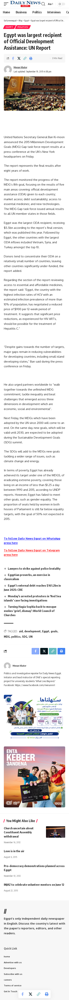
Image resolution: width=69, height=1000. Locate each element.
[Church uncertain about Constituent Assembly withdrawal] (55, 832)
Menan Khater (20, 67)
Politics (23, 27)
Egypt (9, 27)
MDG (7, 636)
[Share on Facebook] (13, 58)
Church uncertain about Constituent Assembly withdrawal (19, 832)
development (32, 631)
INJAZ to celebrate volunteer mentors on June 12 (34, 884)
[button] (7, 4)
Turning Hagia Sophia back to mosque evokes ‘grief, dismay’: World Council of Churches (30, 611)
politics (16, 636)
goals (54, 631)
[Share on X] (19, 58)
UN (31, 636)
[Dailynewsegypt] (25, 4)
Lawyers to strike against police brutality (34, 568)
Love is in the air (14, 851)
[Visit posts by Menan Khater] (7, 665)
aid (21, 631)
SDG (24, 636)
